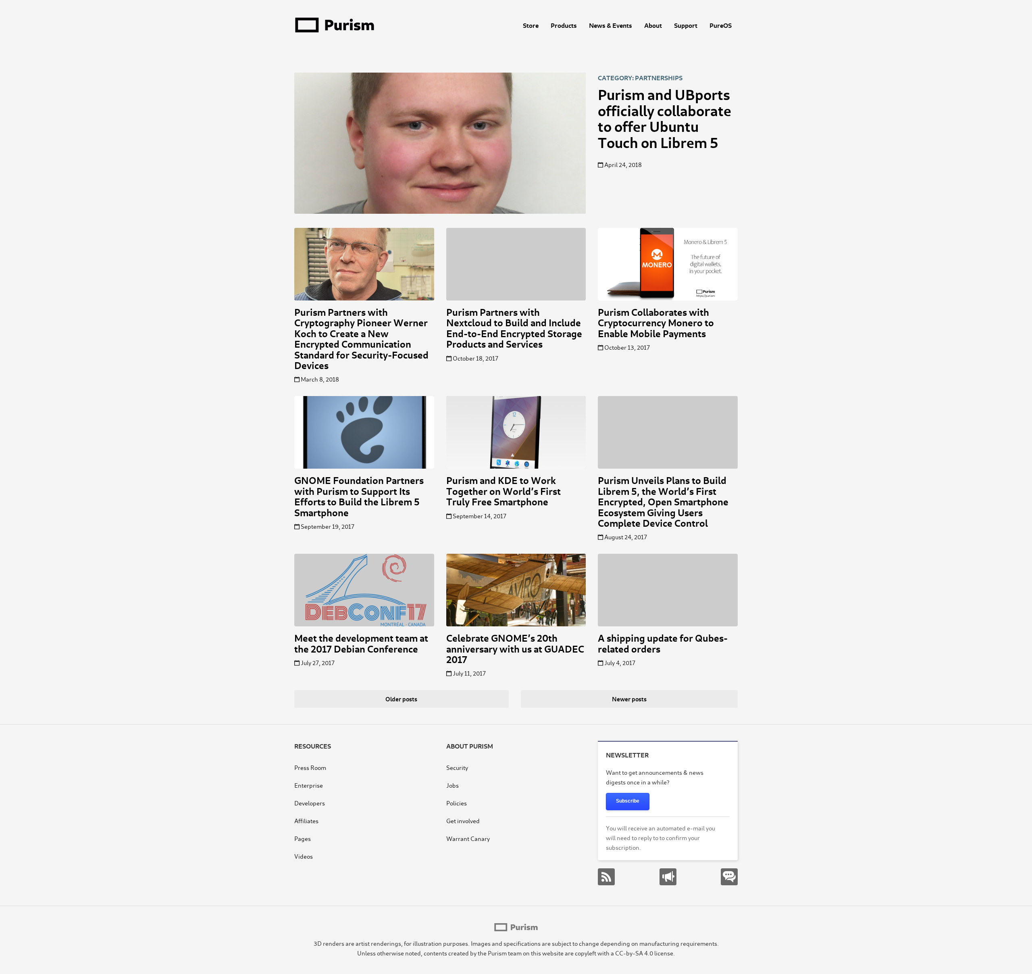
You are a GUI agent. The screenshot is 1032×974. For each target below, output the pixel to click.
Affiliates (306, 820)
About (653, 24)
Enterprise (308, 785)
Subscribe (627, 801)
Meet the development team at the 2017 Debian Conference (361, 642)
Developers (309, 803)
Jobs (452, 785)
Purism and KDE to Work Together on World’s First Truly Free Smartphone (503, 490)
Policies (456, 803)
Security (457, 767)
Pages (302, 838)
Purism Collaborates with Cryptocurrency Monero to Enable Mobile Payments (656, 322)
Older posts (401, 699)
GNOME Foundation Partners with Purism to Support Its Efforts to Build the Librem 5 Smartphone (359, 496)
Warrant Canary (468, 838)
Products (564, 24)
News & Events (610, 24)
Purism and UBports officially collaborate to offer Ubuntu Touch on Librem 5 (664, 117)
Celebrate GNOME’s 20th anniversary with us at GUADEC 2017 (515, 648)
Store (531, 24)
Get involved (463, 820)
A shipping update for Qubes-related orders (663, 642)
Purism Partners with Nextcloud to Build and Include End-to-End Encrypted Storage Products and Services (514, 327)
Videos (303, 856)
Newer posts (629, 699)
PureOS (721, 24)
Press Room (310, 767)
